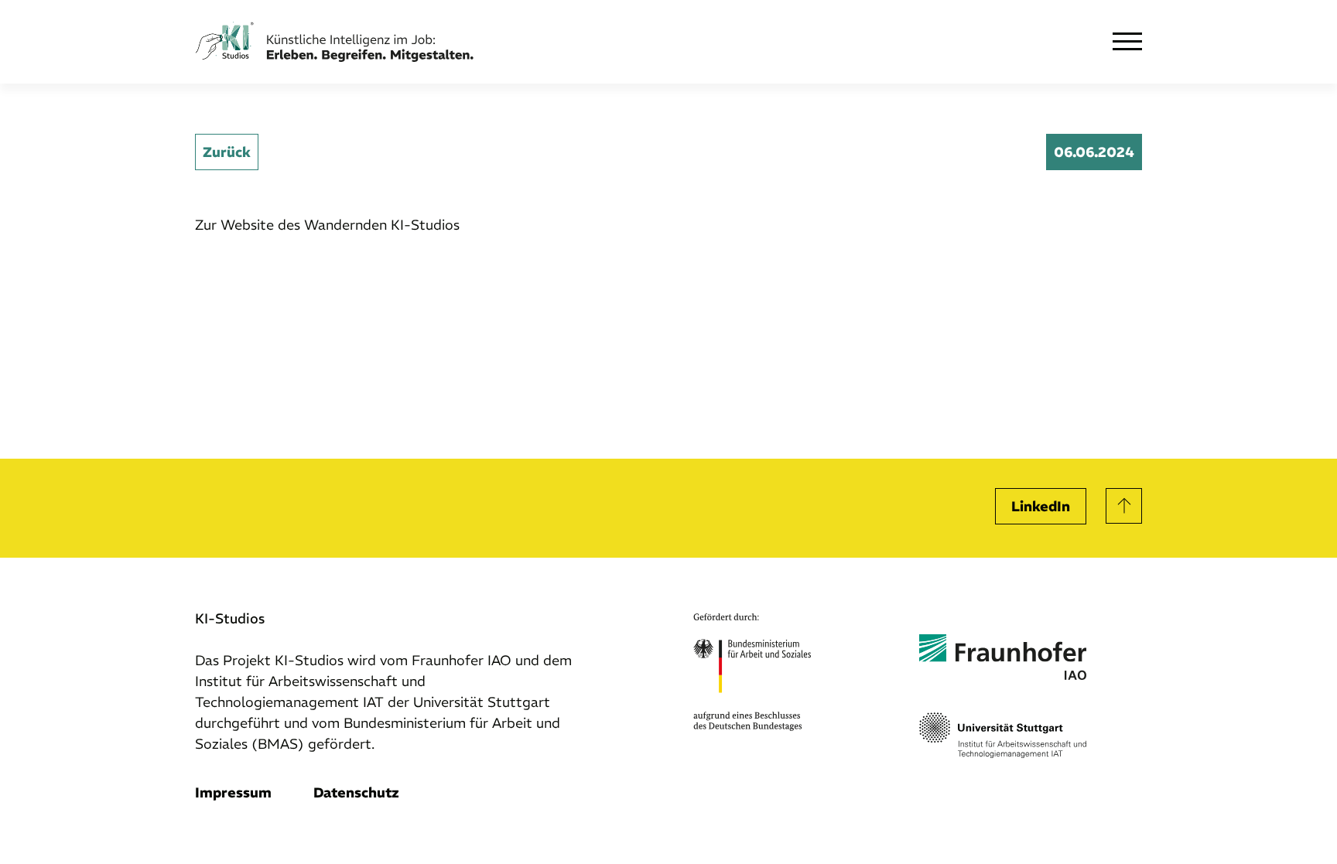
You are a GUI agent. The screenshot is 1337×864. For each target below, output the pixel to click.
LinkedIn (1040, 506)
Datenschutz (356, 792)
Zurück (227, 152)
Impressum (233, 792)
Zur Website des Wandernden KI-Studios (327, 225)
